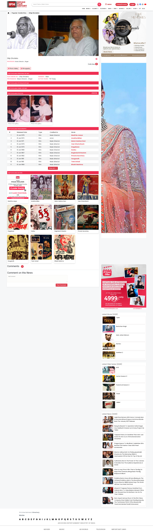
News (115, 8)
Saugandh (75, 159)
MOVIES (47, 529)
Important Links (119, 529)
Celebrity (94, 8)
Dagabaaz (75, 147)
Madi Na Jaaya (77, 135)
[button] (108, 4)
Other (134, 8)
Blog (143, 8)
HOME (83, 8)
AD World (83, 529)
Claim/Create (122, 4)
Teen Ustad (75, 162)
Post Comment (61, 285)
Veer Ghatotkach (77, 144)
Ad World (121, 8)
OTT (140, 8)
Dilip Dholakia (34, 13)
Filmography (26, 68)
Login (132, 4)
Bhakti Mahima (77, 164)
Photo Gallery (14, 68)
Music (109, 8)
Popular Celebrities (18, 13)
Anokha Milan (76, 138)
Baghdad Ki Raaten (78, 153)
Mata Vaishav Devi (78, 141)
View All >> (53, 168)
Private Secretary (77, 156)
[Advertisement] (124, 251)
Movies (88, 8)
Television (103, 8)
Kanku (73, 150)
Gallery (128, 8)
